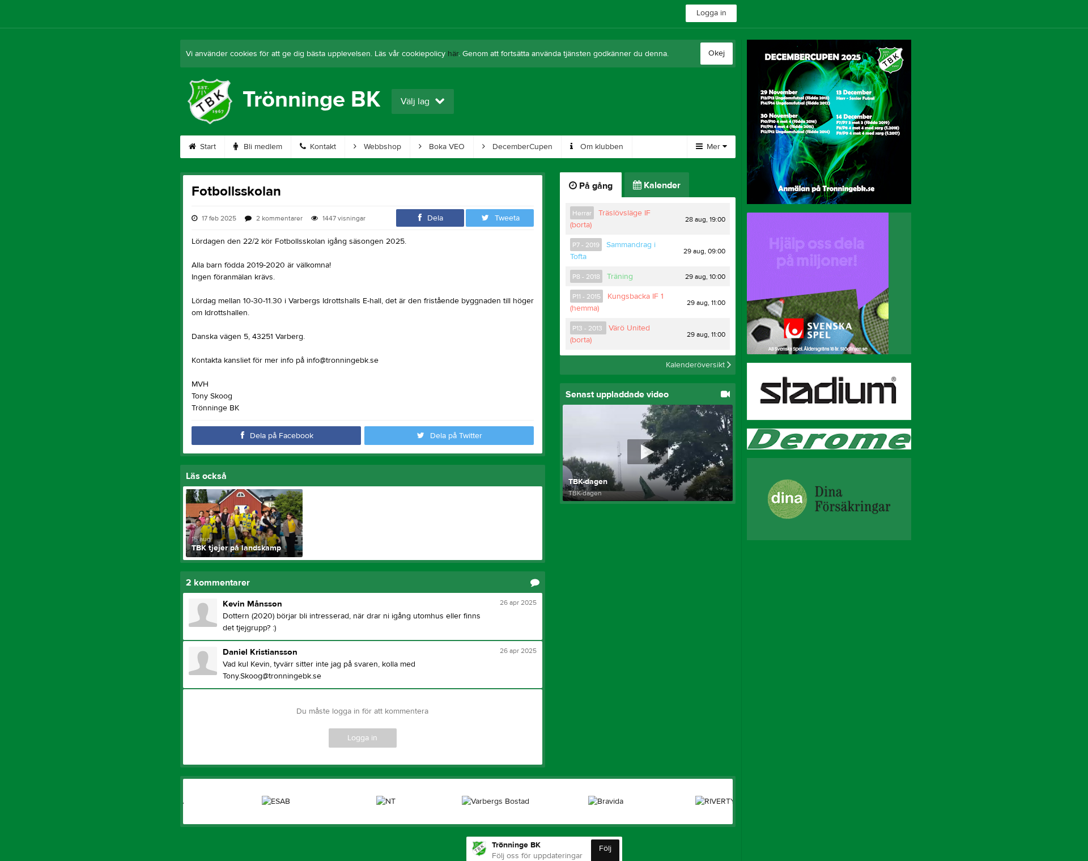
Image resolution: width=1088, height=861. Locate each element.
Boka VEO (446, 147)
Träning (620, 277)
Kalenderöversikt (696, 365)
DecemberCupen (521, 147)
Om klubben (600, 147)
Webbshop (381, 147)
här (453, 54)
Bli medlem (261, 147)
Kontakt (322, 147)
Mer (713, 147)
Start (207, 147)
